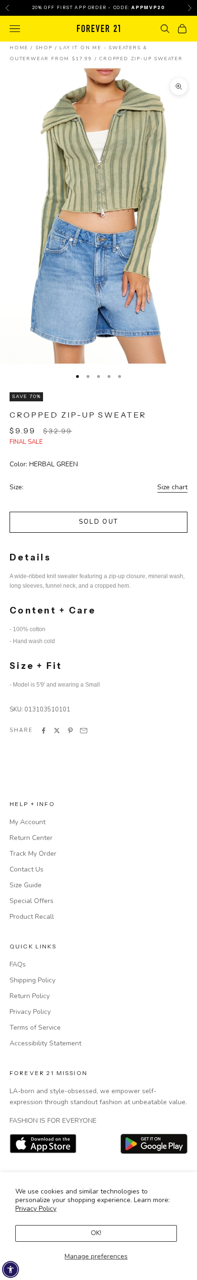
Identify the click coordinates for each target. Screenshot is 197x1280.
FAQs (18, 964)
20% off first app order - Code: (98, 7)
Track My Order (33, 853)
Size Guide (26, 885)
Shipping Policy (32, 980)
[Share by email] (84, 730)
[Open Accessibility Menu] (10, 1269)
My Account (27, 822)
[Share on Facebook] (43, 730)
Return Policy (30, 995)
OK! (96, 1232)
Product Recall (32, 916)
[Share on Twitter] (57, 730)
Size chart (172, 487)
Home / (22, 47)
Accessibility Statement (45, 1043)
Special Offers (32, 900)
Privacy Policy (35, 1208)
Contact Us (27, 869)
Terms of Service (35, 1027)
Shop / (47, 47)
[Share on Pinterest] (70, 730)
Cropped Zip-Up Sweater (141, 58)
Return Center (31, 837)
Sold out (99, 521)
